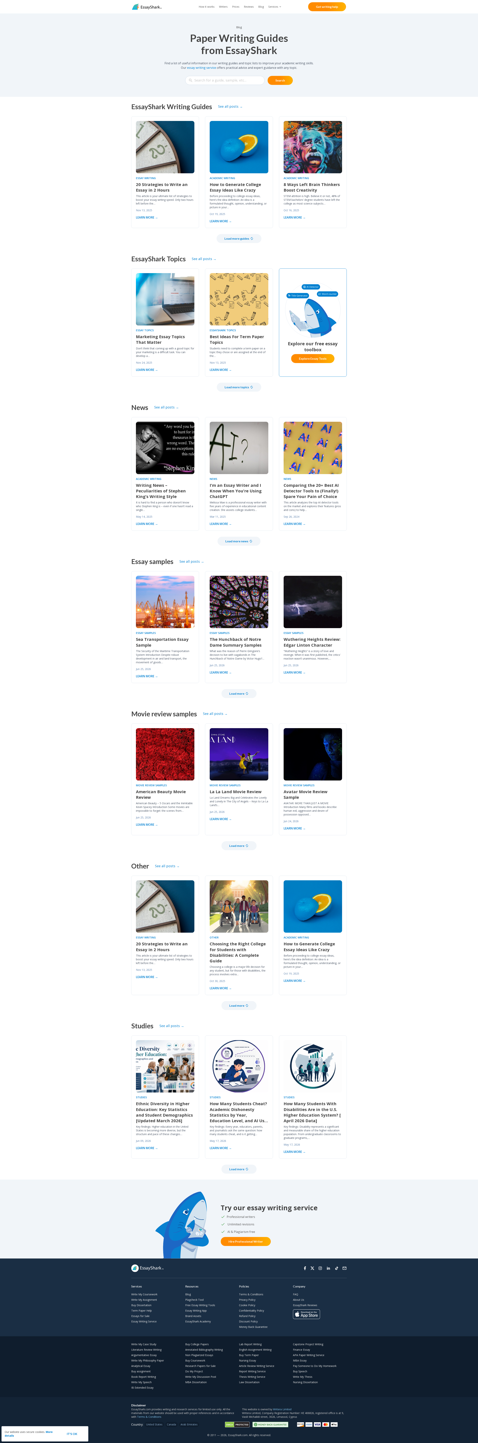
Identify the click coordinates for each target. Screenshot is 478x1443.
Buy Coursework (195, 1360)
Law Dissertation (249, 1382)
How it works (207, 6)
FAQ (295, 1294)
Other (214, 937)
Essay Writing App (196, 1310)
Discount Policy (248, 1321)
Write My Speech (141, 1382)
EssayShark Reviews (305, 1305)
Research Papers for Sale (200, 1366)
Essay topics (145, 330)
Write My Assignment (144, 1299)
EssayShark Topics (223, 330)
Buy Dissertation (141, 1305)
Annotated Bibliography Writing (204, 1349)
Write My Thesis (302, 1377)
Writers (223, 6)
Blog (261, 6)
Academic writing (222, 178)
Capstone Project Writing (308, 1344)
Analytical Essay (140, 1366)
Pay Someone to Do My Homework (314, 1366)
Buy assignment (141, 1371)
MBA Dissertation (196, 1382)
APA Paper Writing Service (308, 1355)
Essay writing (146, 178)
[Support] (344, 1268)
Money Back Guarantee (253, 1327)
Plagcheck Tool (194, 1299)
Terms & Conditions (251, 1294)
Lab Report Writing (250, 1344)
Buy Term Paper (249, 1355)
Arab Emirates (189, 1424)
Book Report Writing (143, 1377)
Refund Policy (247, 1316)
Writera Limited (282, 1409)
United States (154, 1424)
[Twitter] (312, 1268)
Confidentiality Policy (251, 1310)
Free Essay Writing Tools (200, 1305)
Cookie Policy (247, 1305)
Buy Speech (300, 1371)
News (213, 479)
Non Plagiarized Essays (199, 1355)
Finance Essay (301, 1349)
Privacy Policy (247, 1299)
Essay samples (146, 633)
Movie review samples (151, 785)
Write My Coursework (144, 1294)
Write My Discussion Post (200, 1377)
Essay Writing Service (144, 1321)
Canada (171, 1424)
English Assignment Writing (255, 1349)
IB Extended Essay (142, 1387)
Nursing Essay (247, 1360)
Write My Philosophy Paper (147, 1360)
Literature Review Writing (146, 1349)
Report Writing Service (252, 1371)
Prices (235, 6)
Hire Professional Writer (246, 1241)
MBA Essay (300, 1360)
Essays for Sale (140, 1316)
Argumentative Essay (144, 1355)
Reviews (249, 6)
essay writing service (201, 68)
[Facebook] (305, 1268)
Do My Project (194, 1371)
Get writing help (327, 6)
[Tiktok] (336, 1268)
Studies (141, 1097)
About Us (298, 1299)
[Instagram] (320, 1268)
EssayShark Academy (198, 1321)
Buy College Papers (197, 1344)
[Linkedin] (328, 1268)
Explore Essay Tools (313, 358)
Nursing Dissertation (305, 1382)
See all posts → (230, 106)
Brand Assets (193, 1316)
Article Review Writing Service (256, 1366)
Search (280, 80)
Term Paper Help (141, 1310)
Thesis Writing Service (252, 1377)
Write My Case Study (143, 1344)
